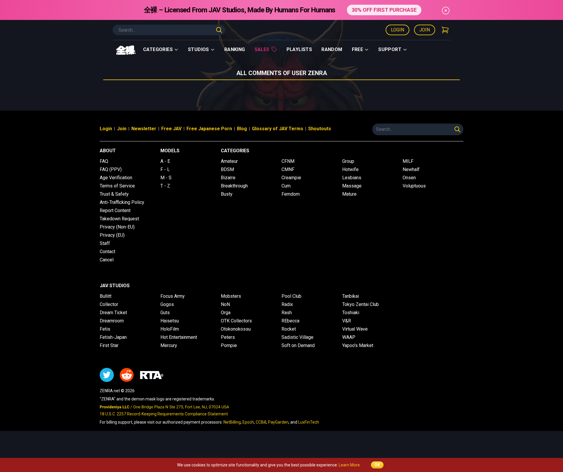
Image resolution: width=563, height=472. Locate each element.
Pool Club (291, 296)
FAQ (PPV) (111, 169)
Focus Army (172, 296)
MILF (408, 161)
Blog (242, 128)
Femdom (291, 194)
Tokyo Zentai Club (360, 304)
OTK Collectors (236, 321)
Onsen (409, 177)
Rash (287, 312)
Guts (165, 312)
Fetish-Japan (113, 337)
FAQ (104, 161)
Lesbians (351, 177)
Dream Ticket (113, 312)
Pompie (229, 345)
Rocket (289, 329)
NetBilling (232, 422)
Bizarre (228, 177)
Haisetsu (169, 321)
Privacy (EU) (112, 235)
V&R (346, 321)
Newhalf (411, 169)
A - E (165, 161)
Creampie (291, 177)
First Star (109, 345)
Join (424, 30)
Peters (228, 337)
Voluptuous (414, 186)
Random (331, 49)
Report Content (115, 210)
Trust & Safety (114, 194)
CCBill (261, 422)
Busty (227, 194)
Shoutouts (319, 128)
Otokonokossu (236, 329)
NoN (225, 304)
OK (377, 465)
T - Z (165, 186)
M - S (166, 177)
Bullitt (105, 296)
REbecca (290, 321)
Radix (287, 304)
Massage (352, 186)
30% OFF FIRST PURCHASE (384, 10)
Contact (107, 251)
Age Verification (116, 177)
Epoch (248, 422)
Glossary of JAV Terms (277, 128)
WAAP (348, 337)
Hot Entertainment (178, 337)
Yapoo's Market (357, 345)
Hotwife (350, 169)
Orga (225, 312)
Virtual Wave (355, 329)
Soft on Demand (298, 345)
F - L (165, 169)
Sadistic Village (297, 337)
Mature (349, 194)
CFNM (288, 161)
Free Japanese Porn (209, 128)
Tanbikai (350, 296)
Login (397, 30)
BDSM (227, 169)
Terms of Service (117, 186)
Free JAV (171, 128)
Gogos (167, 304)
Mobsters (231, 296)
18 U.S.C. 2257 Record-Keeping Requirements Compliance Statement (164, 414)
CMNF (288, 169)
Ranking (234, 49)
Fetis (105, 329)
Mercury (168, 345)
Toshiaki (350, 312)
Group (348, 161)
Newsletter (143, 128)
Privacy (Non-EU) (117, 227)
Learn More (349, 465)
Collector (109, 304)
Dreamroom (112, 321)
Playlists (299, 49)
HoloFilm (169, 329)
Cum (286, 186)
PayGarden (278, 422)
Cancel (106, 260)
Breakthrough (234, 186)
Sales (262, 49)
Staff (105, 243)
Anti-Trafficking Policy (122, 202)
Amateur (229, 161)
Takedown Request (119, 218)
